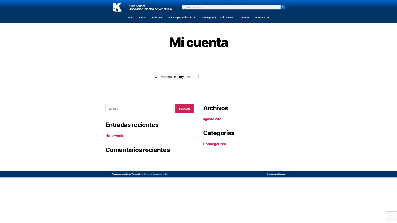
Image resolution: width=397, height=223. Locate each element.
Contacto (244, 17)
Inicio (130, 17)
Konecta (281, 174)
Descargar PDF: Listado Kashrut (217, 17)
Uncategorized (214, 144)
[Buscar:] (139, 109)
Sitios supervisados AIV (180, 17)
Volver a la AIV (262, 17)
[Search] (283, 7)
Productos (157, 17)
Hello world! (114, 136)
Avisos (142, 17)
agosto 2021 (213, 119)
